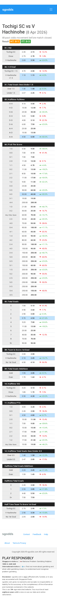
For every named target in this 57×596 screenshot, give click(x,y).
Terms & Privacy (19, 543)
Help (46, 534)
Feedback (37, 534)
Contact (26, 534)
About (7, 543)
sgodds (8, 9)
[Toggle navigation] (51, 9)
